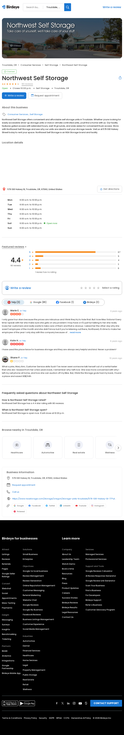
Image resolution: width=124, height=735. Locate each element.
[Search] (67, 7)
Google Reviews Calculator (99, 571)
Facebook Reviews (32, 614)
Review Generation (32, 580)
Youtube (82, 505)
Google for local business (35, 571)
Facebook (36, 505)
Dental (26, 645)
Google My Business (33, 609)
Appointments (9, 598)
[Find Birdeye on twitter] (62, 703)
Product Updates (70, 588)
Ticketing (6, 639)
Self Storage (51, 65)
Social (5, 593)
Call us (15, 491)
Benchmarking (9, 634)
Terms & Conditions (12, 718)
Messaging (7, 619)
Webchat (6, 588)
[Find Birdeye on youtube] (80, 703)
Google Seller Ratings (8, 575)
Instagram (99, 505)
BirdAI (4, 651)
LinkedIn (67, 505)
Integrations (8, 660)
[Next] (118, 448)
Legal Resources (70, 612)
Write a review (112, 7)
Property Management (34, 670)
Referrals (6, 564)
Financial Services (31, 650)
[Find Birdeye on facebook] (57, 703)
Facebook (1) (67, 302)
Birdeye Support (93, 600)
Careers (66, 593)
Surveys (6, 624)
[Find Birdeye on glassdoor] (86, 703)
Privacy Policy (30, 718)
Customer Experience (33, 624)
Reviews (6, 559)
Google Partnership (7, 667)
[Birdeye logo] (11, 7)
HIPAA (59, 718)
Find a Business (93, 590)
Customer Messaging (33, 590)
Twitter (52, 505)
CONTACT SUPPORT (106, 703)
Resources (67, 573)
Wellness (27, 689)
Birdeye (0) (93, 302)
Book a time (68, 568)
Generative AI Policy (81, 718)
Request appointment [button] (23, 485)
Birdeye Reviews (70, 602)
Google (20, 505)
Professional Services (96, 559)
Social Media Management (36, 629)
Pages (5, 568)
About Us (66, 554)
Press (64, 583)
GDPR (51, 718)
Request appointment (47, 95)
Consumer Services (31, 65)
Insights (6, 629)
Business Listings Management (38, 619)
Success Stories (70, 597)
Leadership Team (70, 559)
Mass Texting (8, 603)
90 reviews (27, 83)
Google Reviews (31, 605)
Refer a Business (94, 605)
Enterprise (28, 559)
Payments (7, 607)
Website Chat (30, 600)
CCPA (66, 718)
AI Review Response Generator (101, 575)
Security (43, 718)
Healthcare (28, 655)
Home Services (30, 660)
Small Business (30, 554)
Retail (25, 684)
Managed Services (95, 554)
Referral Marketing (32, 595)
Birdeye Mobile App (11, 673)
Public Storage (30, 674)
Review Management (33, 575)
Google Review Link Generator (100, 580)
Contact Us (67, 617)
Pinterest (21, 511)
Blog (64, 578)
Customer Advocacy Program (100, 609)
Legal (25, 665)
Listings (6, 554)
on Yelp (23, 310)
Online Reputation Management (39, 585)
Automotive (29, 641)
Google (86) (39, 302)
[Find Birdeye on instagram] (74, 703)
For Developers (93, 595)
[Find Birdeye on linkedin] (68, 703)
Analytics (6, 655)
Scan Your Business (95, 585)
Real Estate (28, 679)
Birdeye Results (69, 607)
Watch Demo (68, 564)
